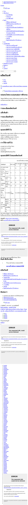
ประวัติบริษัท (9, 14)
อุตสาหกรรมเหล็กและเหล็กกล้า (14, 47)
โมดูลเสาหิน (9, 25)
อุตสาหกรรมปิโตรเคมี (11, 45)
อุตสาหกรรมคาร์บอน (11, 58)
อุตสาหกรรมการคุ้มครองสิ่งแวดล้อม (15, 56)
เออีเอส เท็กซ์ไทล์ (9, 311)
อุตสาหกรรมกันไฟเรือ (11, 60)
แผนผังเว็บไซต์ (12, 307)
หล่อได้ (8, 38)
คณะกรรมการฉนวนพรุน (12, 218)
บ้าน (4, 11)
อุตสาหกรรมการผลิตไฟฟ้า (13, 49)
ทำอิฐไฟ (3, 309)
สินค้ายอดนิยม (4, 307)
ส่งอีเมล (2, 322)
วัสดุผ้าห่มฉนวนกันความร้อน (12, 309)
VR (4, 66)
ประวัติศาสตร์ (9, 18)
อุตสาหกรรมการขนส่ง (12, 61)
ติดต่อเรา (5, 65)
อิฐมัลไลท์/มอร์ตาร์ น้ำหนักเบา (13, 40)
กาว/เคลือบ (9, 36)
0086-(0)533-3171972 (8, 3)
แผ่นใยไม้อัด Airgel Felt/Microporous (15, 34)
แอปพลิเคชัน (6, 43)
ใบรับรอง (8, 16)
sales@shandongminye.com (9, 1)
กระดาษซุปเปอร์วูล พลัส (20, 311)
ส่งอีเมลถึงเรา (4, 104)
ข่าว (4, 41)
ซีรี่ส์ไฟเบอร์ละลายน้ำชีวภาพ (13, 23)
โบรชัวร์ (5, 68)
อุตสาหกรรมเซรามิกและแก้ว (13, 51)
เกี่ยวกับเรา (6, 13)
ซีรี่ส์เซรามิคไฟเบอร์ (11, 22)
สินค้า (4, 20)
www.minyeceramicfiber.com (10, 299)
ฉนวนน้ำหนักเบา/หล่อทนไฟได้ (11, 220)
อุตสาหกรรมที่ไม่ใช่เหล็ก (12, 54)
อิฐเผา (21, 309)
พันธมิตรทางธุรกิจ (8, 63)
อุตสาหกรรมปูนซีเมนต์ (12, 52)
